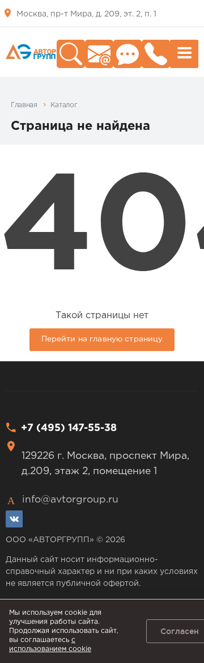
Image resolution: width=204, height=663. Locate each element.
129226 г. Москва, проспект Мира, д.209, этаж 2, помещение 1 (105, 463)
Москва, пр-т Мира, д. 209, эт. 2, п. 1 (86, 14)
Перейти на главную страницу (102, 339)
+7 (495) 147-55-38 (69, 428)
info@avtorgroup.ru (70, 499)
